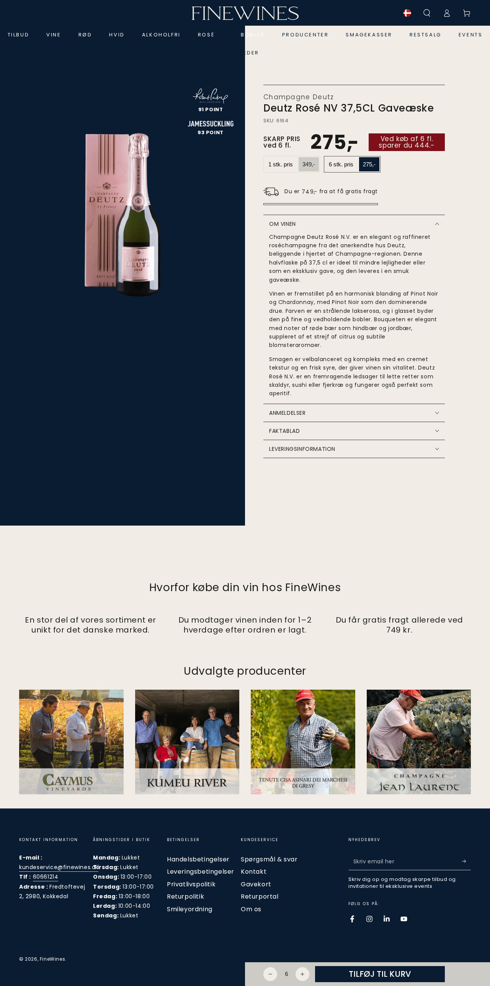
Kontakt (253, 871)
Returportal (260, 896)
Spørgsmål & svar (269, 859)
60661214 (46, 877)
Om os (251, 909)
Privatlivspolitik (191, 884)
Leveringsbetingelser (200, 871)
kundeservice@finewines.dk (58, 867)
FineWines (52, 959)
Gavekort (256, 884)
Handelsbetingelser (198, 859)
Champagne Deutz (298, 97)
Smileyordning (189, 909)
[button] (427, 13)
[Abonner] (466, 861)
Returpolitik (185, 896)
